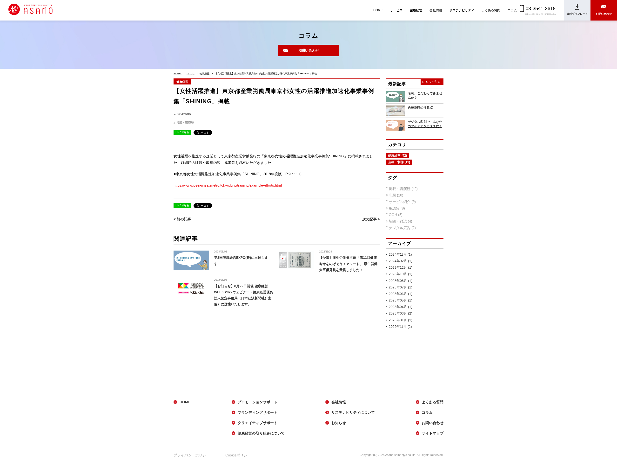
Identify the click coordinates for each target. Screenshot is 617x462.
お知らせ (338, 423)
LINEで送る (182, 132)
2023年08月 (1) (400, 281)
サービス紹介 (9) (402, 202)
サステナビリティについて (353, 412)
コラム (512, 10)
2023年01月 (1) (400, 320)
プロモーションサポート (257, 402)
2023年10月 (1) (400, 274)
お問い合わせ (308, 50)
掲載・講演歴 (185, 122)
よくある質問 (491, 10)
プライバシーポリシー (192, 455)
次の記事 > (371, 219)
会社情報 (435, 10)
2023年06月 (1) (400, 294)
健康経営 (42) (397, 155)
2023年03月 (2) (400, 313)
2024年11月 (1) (400, 254)
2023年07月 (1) (400, 287)
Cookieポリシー (238, 455)
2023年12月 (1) (400, 267)
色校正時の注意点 (420, 107)
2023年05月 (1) (400, 300)
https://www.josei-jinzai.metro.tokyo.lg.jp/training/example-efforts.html (228, 185)
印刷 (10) (396, 195)
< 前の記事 (182, 219)
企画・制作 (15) (399, 162)
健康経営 (182, 82)
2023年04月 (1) (400, 307)
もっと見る (432, 82)
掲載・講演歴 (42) (403, 189)
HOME (378, 10)
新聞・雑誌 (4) (400, 221)
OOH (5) (395, 215)
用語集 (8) (397, 208)
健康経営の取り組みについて (261, 433)
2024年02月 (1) (400, 261)
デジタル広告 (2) (402, 228)
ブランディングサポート (257, 412)
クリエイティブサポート (257, 423)
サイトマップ (432, 433)
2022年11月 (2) (400, 327)
